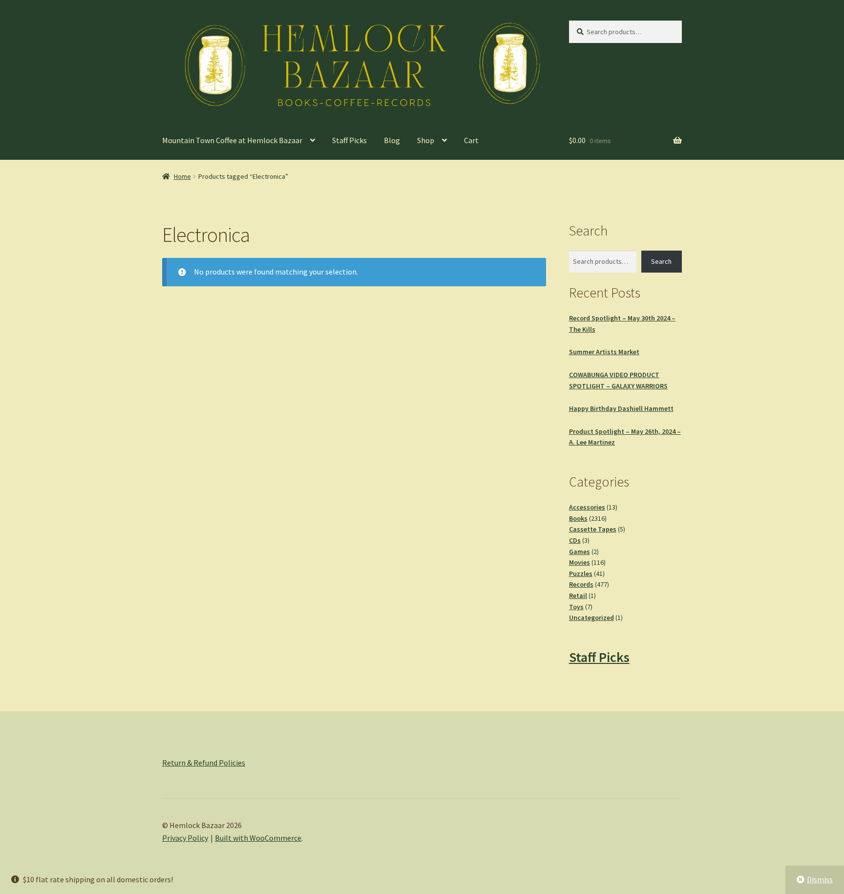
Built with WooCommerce (258, 838)
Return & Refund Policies (203, 762)
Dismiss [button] (820, 879)
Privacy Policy (185, 838)
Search (661, 261)
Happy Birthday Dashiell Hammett (621, 408)
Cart (471, 140)
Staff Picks (349, 140)
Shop (425, 140)
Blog (392, 140)
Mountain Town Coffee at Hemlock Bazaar (232, 140)
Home (182, 176)
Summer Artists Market (604, 351)
